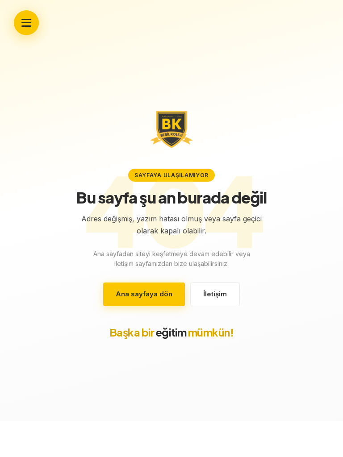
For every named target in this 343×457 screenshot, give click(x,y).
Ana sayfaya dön (144, 294)
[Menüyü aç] (26, 22)
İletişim (215, 294)
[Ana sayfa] (171, 129)
